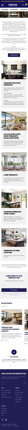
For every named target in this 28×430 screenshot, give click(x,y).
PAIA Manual (17, 401)
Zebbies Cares (4, 410)
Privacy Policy (18, 395)
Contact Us (17, 390)
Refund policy (3, 425)
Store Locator (3, 413)
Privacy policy (9, 425)
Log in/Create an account (6, 397)
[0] (26, 5)
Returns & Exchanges (19, 392)
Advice (2, 415)
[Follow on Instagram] (6, 420)
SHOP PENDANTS (14, 55)
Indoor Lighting (5, 9)
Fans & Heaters (23, 9)
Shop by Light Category (5, 390)
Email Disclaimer (18, 399)
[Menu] (2, 5)
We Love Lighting (13, 424)
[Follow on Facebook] (2, 420)
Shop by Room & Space (5, 392)
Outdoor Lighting (14, 9)
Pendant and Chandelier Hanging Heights (10, 329)
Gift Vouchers (3, 395)
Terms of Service (18, 397)
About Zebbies (4, 408)
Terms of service (16, 425)
